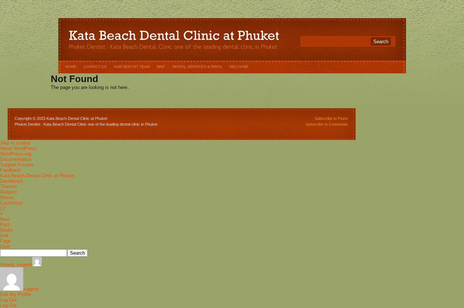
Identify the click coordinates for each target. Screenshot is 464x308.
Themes (8, 186)
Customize (11, 203)
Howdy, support (16, 264)
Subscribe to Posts (331, 118)
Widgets (8, 192)
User (5, 246)
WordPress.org (15, 154)
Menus (7, 197)
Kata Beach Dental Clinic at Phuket (37, 175)
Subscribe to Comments (327, 124)
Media (6, 230)
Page (5, 241)
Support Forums (17, 164)
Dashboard (11, 181)
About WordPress (18, 148)
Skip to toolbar (15, 143)
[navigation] (232, 224)
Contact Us (95, 67)
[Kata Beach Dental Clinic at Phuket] (174, 37)
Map (161, 67)
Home (70, 67)
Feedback (10, 170)
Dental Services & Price (197, 67)
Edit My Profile (15, 294)
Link (4, 235)
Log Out (8, 300)
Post (5, 224)
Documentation (16, 159)
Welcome (238, 67)
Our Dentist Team (132, 67)
